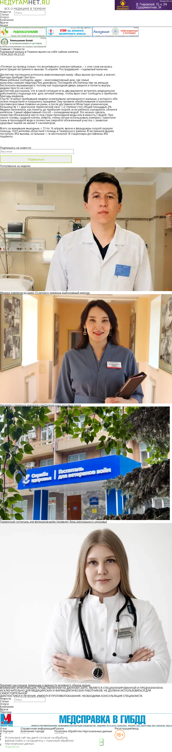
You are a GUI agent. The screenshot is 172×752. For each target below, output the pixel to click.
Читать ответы (141, 62)
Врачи (4, 22)
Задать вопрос (141, 56)
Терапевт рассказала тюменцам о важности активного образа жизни (45, 685)
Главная (5, 49)
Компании (7, 20)
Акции (4, 25)
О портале (6, 731)
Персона (5, 712)
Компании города (32, 731)
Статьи (4, 14)
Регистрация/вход (126, 728)
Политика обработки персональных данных (83, 731)
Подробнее (12, 746)
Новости (5, 12)
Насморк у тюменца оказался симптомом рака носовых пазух (40, 405)
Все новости (11, 143)
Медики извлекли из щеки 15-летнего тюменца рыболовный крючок (45, 292)
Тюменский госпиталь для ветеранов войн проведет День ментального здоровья (53, 521)
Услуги (4, 17)
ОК (101, 742)
